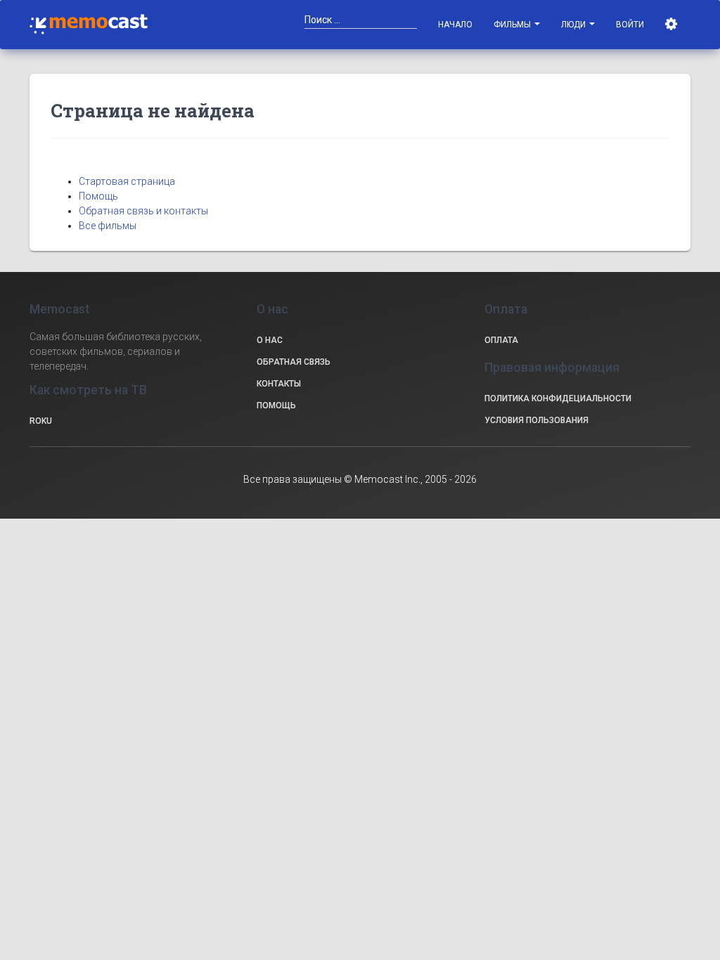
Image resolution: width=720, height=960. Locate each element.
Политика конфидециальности (557, 398)
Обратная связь (293, 362)
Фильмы (513, 25)
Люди (574, 25)
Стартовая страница (127, 181)
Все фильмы (107, 225)
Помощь (98, 196)
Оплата (501, 340)
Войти (630, 25)
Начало (455, 25)
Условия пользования (536, 420)
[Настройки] (672, 24)
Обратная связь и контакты (143, 210)
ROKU (41, 421)
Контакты (279, 384)
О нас (270, 340)
